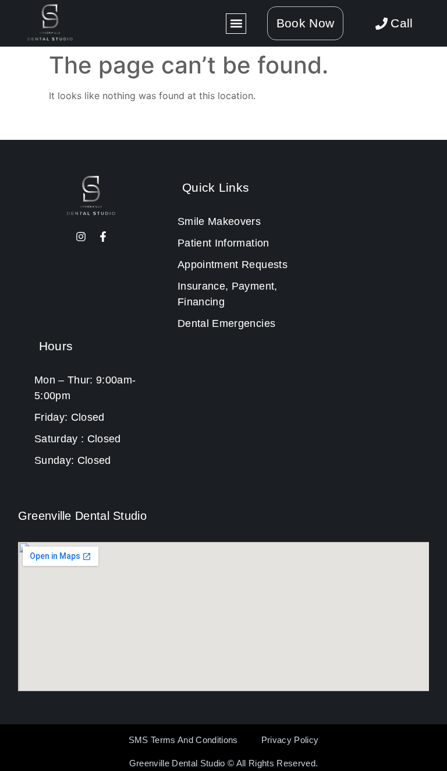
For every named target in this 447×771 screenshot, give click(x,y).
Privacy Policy (290, 740)
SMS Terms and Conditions (183, 740)
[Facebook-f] (103, 236)
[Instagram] (81, 236)
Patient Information (223, 243)
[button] (236, 23)
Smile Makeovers (219, 221)
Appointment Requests (233, 264)
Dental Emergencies (226, 323)
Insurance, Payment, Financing (227, 294)
